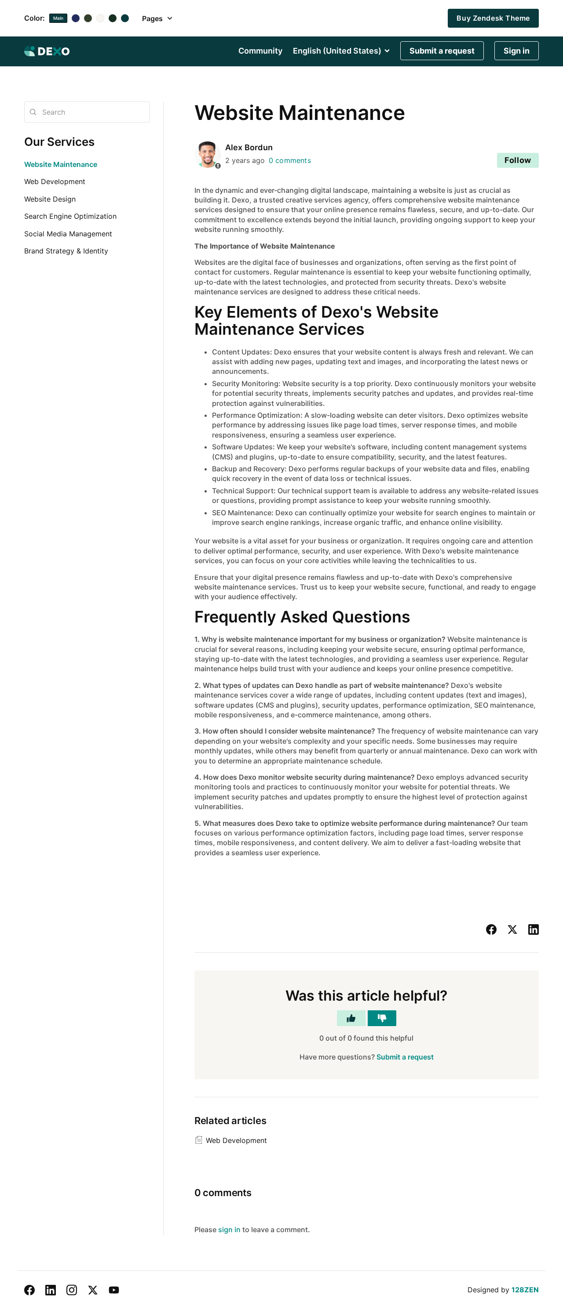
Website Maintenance (60, 164)
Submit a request (442, 50)
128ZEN (525, 1289)
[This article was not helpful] (382, 1018)
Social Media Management (68, 233)
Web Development (54, 181)
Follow (518, 160)
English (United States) (337, 51)
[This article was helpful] (351, 1018)
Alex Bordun (249, 147)
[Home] (46, 51)
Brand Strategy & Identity (66, 250)
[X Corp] (512, 929)
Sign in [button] (517, 50)
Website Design (50, 199)
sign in (229, 1229)
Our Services (59, 141)
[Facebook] (491, 929)
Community (260, 51)
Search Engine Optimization (70, 216)
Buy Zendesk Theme (493, 18)
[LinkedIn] (533, 929)
